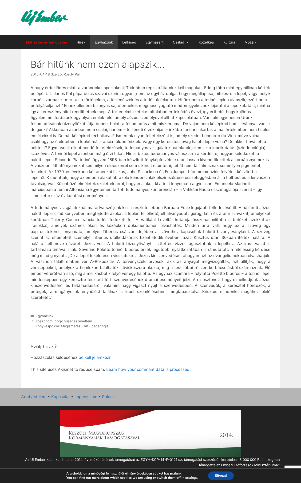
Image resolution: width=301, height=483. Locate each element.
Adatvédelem (34, 396)
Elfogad (221, 475)
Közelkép (206, 42)
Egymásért (154, 42)
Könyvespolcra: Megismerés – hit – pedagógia (72, 326)
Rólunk (108, 396)
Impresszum (86, 396)
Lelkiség (129, 42)
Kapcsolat (60, 396)
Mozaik (250, 42)
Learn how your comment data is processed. (148, 369)
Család (178, 42)
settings (191, 478)
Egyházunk (104, 42)
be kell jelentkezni (95, 357)
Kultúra (229, 42)
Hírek (80, 42)
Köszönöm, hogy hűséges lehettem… (65, 321)
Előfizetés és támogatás (46, 42)
